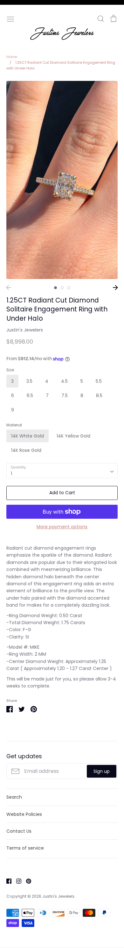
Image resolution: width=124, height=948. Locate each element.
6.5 (30, 395)
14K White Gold (27, 436)
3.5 (29, 381)
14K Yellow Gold (73, 436)
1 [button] (55, 287)
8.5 (99, 395)
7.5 (64, 395)
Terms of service (25, 848)
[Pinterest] (26, 881)
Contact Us (18, 831)
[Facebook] (6, 881)
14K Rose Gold (26, 450)
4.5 (64, 381)
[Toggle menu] (10, 18)
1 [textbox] (11, 473)
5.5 (99, 381)
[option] (62, 180)
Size (10, 370)
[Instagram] (16, 881)
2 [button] (62, 287)
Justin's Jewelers (24, 330)
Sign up (101, 771)
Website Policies (24, 814)
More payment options (62, 527)
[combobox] (62, 470)
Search (14, 797)
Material (14, 425)
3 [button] (68, 287)
